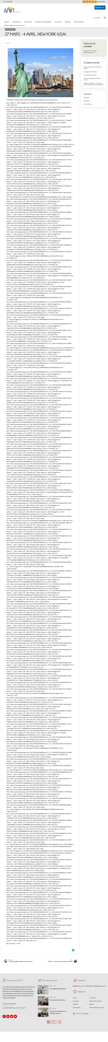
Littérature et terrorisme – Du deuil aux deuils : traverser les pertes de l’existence (94, 84)
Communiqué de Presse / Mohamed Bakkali (92, 67)
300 (60, 1021)
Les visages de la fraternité (90, 71)
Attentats (68, 22)
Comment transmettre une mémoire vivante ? (92, 79)
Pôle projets (86, 97)
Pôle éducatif (87, 100)
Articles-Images (10, 29)
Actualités (58, 22)
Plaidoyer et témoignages (43, 22)
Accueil (6, 22)
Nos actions (28, 22)
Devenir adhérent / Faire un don (14, 25)
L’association (16, 22)
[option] (40, 72)
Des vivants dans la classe (90, 75)
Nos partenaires (79, 22)
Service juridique (88, 104)
